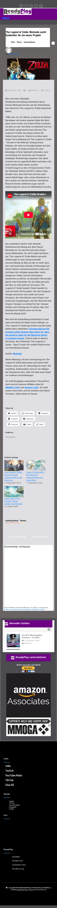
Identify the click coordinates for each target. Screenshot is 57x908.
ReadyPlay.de (41, 890)
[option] (28, 640)
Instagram (12, 807)
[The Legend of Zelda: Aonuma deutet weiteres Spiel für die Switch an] (14, 465)
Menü (6, 18)
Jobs (8, 765)
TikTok (9, 780)
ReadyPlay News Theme (25, 890)
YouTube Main (13, 775)
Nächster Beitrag (40, 537)
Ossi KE (9, 784)
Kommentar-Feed (18, 865)
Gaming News (12, 520)
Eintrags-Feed (17, 861)
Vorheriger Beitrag (17, 537)
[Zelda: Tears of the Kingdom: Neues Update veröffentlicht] (14, 491)
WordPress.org (18, 869)
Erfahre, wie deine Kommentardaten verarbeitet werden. (24, 610)
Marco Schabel (14, 54)
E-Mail (11, 809)
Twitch (9, 770)
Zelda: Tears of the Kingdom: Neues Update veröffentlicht (13, 501)
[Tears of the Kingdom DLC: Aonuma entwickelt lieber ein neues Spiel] (35, 465)
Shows (23, 520)
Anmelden (16, 857)
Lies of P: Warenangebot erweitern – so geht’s (32, 633)
